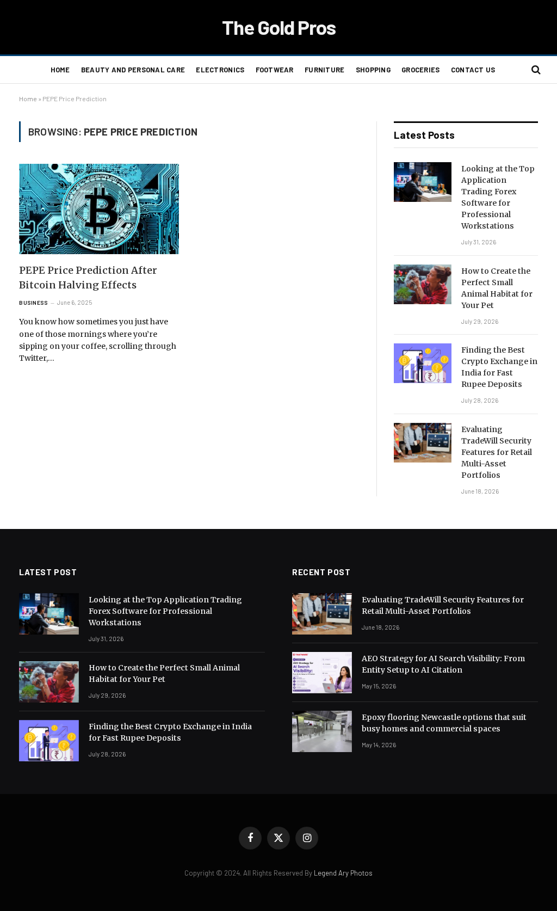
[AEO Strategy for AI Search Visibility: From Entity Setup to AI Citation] (322, 672)
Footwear (275, 69)
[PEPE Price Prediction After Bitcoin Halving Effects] (99, 209)
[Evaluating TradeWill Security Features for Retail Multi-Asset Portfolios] (422, 443)
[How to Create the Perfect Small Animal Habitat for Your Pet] (422, 284)
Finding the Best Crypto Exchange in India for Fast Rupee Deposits (499, 367)
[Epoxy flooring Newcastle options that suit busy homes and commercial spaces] (322, 731)
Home (60, 69)
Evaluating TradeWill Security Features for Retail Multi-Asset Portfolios (496, 452)
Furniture (324, 69)
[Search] (535, 70)
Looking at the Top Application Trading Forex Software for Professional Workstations (498, 197)
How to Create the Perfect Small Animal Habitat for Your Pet (497, 288)
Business (33, 302)
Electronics (220, 69)
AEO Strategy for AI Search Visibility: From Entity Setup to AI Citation (443, 664)
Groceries (420, 69)
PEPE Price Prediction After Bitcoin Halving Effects (88, 277)
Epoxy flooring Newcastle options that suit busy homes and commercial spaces (444, 723)
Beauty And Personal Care (133, 69)
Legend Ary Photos (343, 873)
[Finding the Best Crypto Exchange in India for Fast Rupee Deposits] (422, 363)
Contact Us (473, 69)
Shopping (373, 69)
